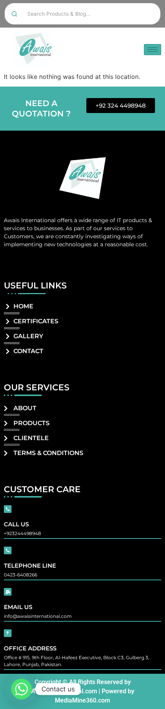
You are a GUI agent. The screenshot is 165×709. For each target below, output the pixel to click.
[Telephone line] (8, 550)
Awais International (30, 220)
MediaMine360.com (82, 700)
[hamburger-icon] (152, 49)
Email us (18, 607)
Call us (16, 524)
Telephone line (30, 565)
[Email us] (8, 592)
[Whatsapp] (21, 689)
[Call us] (8, 509)
